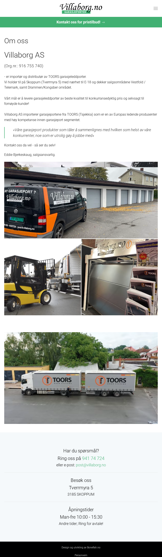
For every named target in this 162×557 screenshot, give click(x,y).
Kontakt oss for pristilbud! (79, 22)
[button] (156, 8)
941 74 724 (93, 458)
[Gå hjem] (81, 8)
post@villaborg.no (91, 465)
